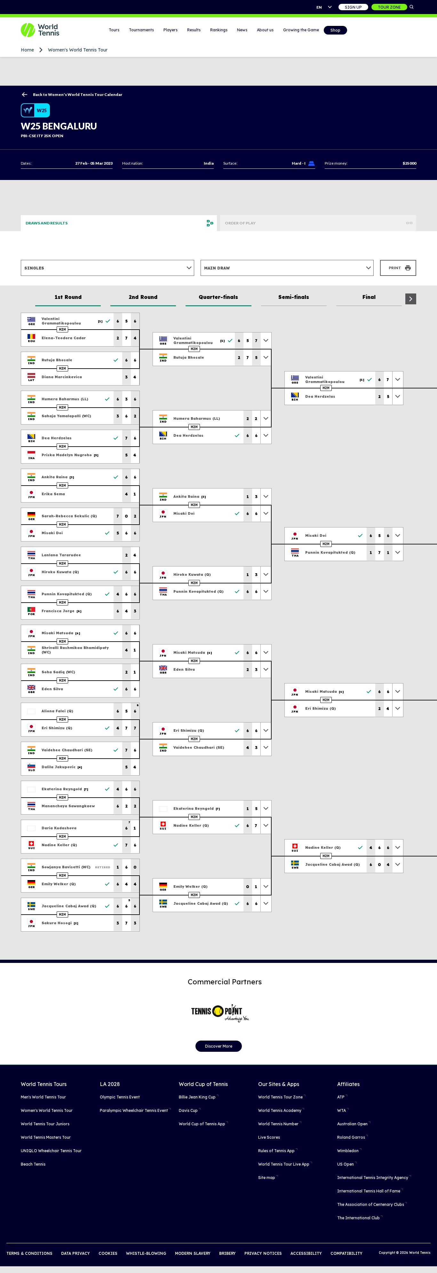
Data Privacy (75, 1253)
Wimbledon (348, 1150)
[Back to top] (431, 1261)
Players (170, 29)
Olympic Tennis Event (120, 1097)
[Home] (48, 30)
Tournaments (141, 29)
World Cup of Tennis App (202, 1123)
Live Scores (269, 1137)
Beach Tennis (33, 1164)
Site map (266, 1177)
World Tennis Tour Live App (283, 1164)
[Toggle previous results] (266, 340)
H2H (62, 329)
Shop (335, 30)
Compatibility (346, 1253)
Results (194, 29)
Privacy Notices (263, 1253)
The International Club (358, 1217)
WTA (341, 1110)
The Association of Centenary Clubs (370, 1204)
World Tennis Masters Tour (46, 1137)
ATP (341, 1097)
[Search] (411, 7)
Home (27, 50)
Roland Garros (351, 1137)
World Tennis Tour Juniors (45, 1123)
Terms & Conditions (29, 1253)
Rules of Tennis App (276, 1150)
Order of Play (240, 223)
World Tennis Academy (279, 1110)
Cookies (108, 1253)
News (242, 29)
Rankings (218, 29)
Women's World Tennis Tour (77, 50)
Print (395, 267)
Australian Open (352, 1123)
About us (265, 29)
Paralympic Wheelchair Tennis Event (134, 1110)
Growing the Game (301, 29)
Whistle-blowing (146, 1253)
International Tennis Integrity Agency (372, 1177)
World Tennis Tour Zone (280, 1097)
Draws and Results (47, 223)
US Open (345, 1164)
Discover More (218, 1046)
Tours (114, 29)
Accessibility (306, 1253)
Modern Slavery (193, 1253)
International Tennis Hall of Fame (368, 1191)
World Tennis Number (278, 1123)
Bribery (227, 1253)
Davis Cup (188, 1110)
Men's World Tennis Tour (43, 1097)
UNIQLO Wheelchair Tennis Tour (51, 1150)
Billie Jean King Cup (197, 1097)
